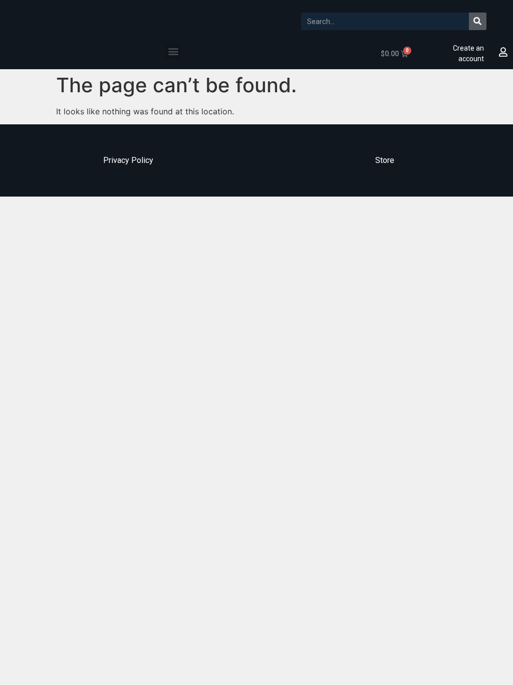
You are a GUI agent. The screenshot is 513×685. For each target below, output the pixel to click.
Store (384, 160)
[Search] (477, 21)
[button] (173, 51)
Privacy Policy (128, 160)
